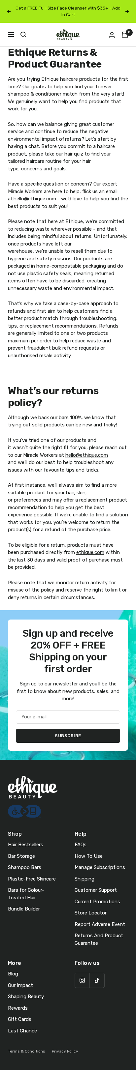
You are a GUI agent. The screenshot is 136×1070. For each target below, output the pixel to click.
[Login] (112, 35)
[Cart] (124, 35)
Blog (13, 974)
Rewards (18, 1008)
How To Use (89, 856)
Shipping (84, 879)
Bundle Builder (24, 909)
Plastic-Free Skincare (32, 879)
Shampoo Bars (24, 867)
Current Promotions (97, 902)
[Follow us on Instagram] (82, 980)
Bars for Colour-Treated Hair (26, 894)
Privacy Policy (65, 1051)
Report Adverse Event (100, 924)
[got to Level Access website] (24, 809)
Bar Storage (21, 856)
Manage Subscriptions (100, 867)
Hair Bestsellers (25, 845)
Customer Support (96, 890)
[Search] (23, 35)
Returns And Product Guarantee (99, 939)
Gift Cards (19, 1019)
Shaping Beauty (26, 996)
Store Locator (91, 913)
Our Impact (20, 985)
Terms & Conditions (26, 1051)
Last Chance (22, 1031)
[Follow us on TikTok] (96, 980)
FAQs (80, 845)
